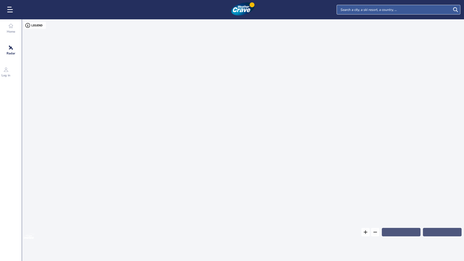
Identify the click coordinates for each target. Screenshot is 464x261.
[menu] (11, 10)
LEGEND (37, 25)
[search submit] (455, 9)
